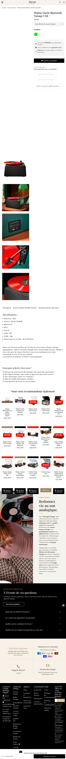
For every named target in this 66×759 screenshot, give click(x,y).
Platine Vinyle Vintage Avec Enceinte (20, 410)
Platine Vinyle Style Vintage (7, 442)
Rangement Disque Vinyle (17, 726)
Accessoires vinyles (17, 732)
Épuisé (46, 490)
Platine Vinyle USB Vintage (46, 409)
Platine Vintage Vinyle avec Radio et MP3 (58, 411)
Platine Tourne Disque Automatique (20, 473)
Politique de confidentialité (48, 703)
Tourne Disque (11, 7)
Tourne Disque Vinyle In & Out (7, 473)
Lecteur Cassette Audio (16, 713)
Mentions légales (47, 709)
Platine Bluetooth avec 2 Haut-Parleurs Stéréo (7, 412)
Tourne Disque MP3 (45, 472)
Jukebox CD (16, 720)
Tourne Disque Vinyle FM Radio (58, 443)
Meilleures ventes (17, 738)
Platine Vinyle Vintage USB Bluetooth (20, 443)
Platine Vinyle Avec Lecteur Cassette (33, 473)
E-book (15, 747)
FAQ (25, 690)
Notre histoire (36, 694)
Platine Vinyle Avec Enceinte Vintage (33, 443)
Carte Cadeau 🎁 (16, 743)
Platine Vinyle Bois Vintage (33, 409)
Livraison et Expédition (27, 695)
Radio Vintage (15, 698)
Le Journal (37, 690)
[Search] (60, 2)
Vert (35, 34)
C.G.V (46, 690)
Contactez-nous (27, 707)
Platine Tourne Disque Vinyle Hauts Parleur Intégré (58, 474)
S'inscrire (61, 700)
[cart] (64, 2)
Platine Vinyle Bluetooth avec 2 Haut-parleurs (46, 439)
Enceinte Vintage (16, 707)
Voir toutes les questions (14, 604)
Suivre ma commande (27, 702)
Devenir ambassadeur (38, 703)
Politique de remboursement (48, 695)
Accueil (4, 7)
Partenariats (38, 698)
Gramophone (17, 702)
